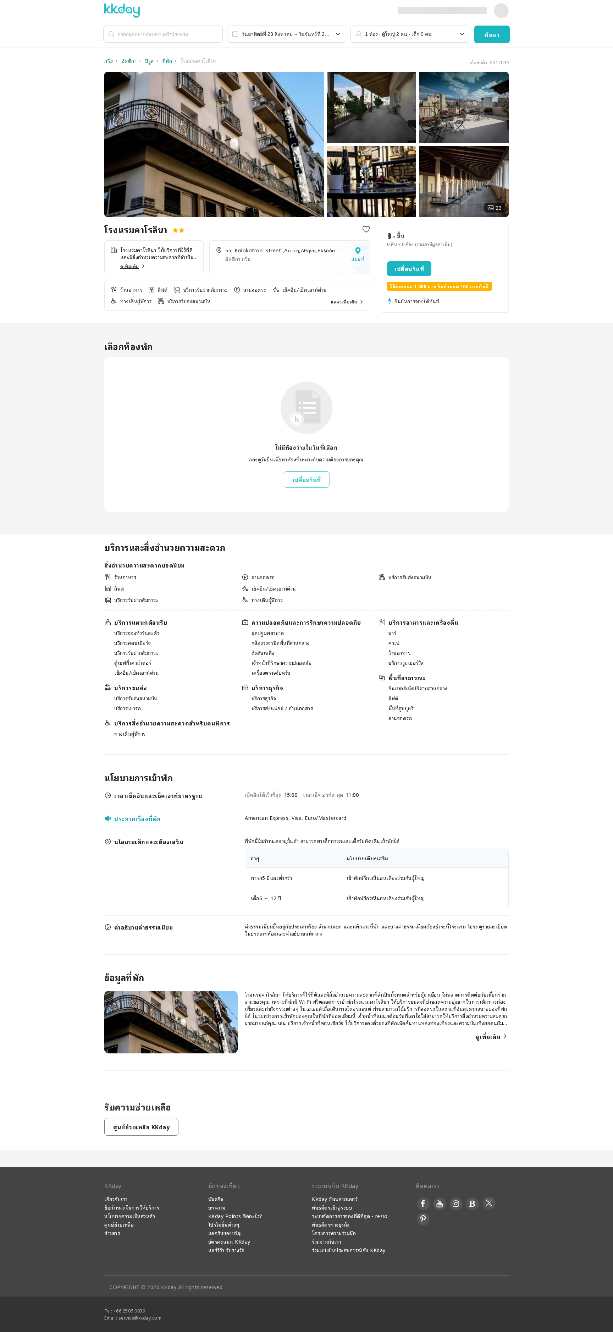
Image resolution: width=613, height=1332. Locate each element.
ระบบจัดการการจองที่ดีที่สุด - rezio (349, 1216)
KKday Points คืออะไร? (235, 1216)
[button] (492, 34)
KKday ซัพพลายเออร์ (335, 1199)
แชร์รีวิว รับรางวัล (226, 1250)
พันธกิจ (215, 1199)
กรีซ (108, 60)
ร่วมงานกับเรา (326, 1241)
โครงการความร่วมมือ (334, 1233)
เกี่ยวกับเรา (116, 1199)
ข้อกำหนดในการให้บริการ (131, 1207)
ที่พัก (166, 60)
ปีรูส (149, 60)
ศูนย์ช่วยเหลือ (119, 1224)
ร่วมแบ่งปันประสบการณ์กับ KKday (349, 1250)
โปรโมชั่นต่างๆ (223, 1224)
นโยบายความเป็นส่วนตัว (129, 1216)
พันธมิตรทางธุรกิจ (331, 1224)
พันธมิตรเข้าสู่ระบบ (332, 1207)
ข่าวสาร (112, 1233)
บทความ (217, 1207)
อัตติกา (128, 60)
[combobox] (287, 34)
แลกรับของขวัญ (225, 1233)
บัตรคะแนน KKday (229, 1241)
